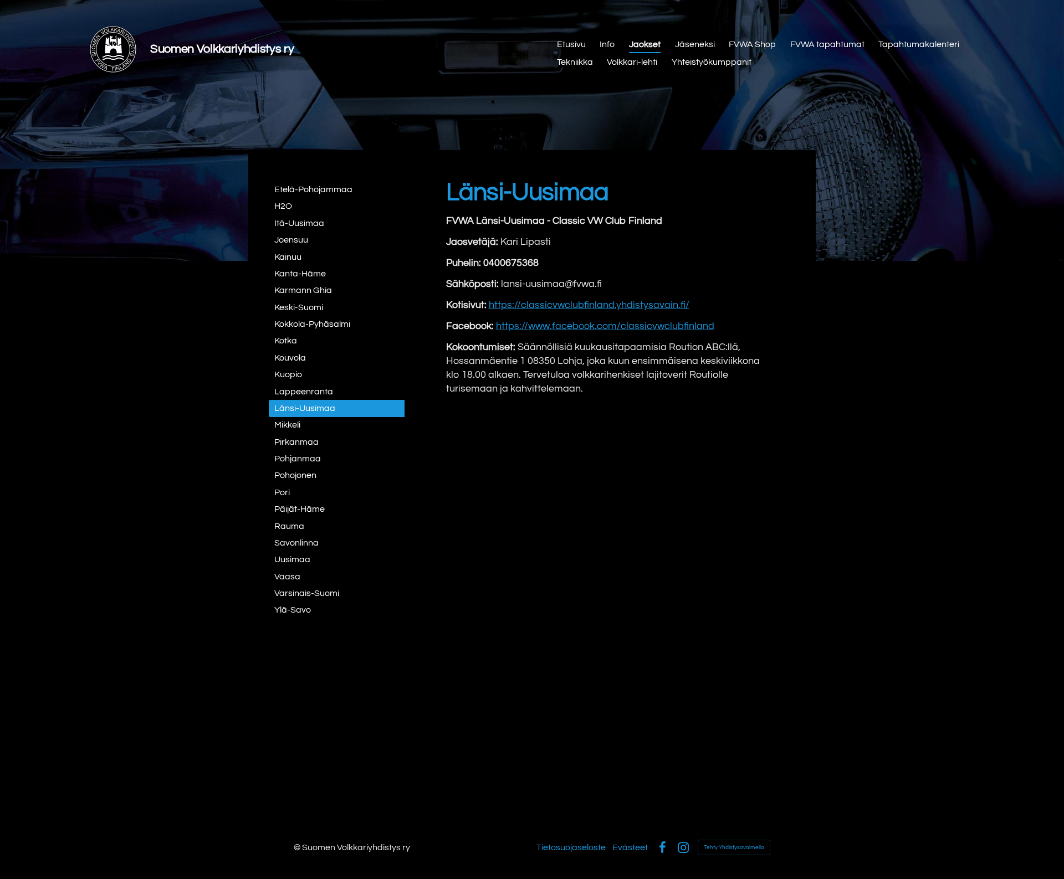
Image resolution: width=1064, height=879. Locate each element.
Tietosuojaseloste (571, 847)
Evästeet (630, 847)
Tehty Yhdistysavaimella (734, 847)
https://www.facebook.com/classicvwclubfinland (605, 326)
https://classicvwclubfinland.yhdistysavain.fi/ (589, 305)
